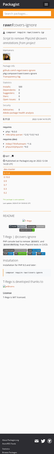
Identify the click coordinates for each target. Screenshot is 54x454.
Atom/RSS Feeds (9, 443)
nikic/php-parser (14, 134)
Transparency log (11, 76)
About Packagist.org (10, 440)
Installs (6, 86)
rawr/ (8, 25)
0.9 (5, 181)
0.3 (5, 188)
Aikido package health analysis (18, 112)
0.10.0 (7, 177)
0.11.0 (7, 173)
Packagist (11, 4)
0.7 (5, 184)
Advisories (8, 109)
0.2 (5, 192)
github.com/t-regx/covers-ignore (19, 70)
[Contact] (36, 441)
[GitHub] (49, 441)
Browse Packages (9, 452)
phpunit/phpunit (14, 146)
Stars (5, 96)
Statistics (6, 449)
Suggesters (8, 93)
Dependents (9, 89)
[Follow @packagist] (43, 441)
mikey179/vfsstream (16, 143)
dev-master (9, 169)
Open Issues (9, 99)
